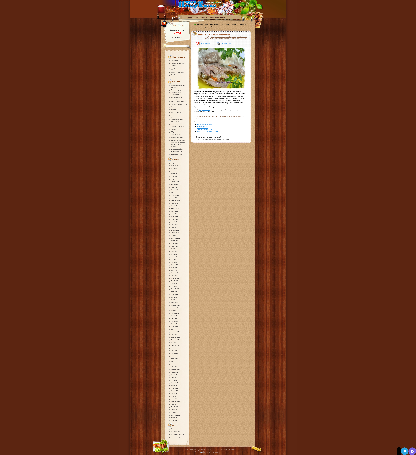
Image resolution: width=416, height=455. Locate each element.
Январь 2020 (175, 203)
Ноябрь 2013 (175, 377)
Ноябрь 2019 (175, 208)
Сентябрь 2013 (175, 383)
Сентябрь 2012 (175, 415)
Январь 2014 (175, 372)
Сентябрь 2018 (175, 238)
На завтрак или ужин (177, 126)
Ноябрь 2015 (175, 313)
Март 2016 (174, 302)
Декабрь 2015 (175, 310)
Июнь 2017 (174, 267)
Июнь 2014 (174, 359)
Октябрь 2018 (175, 235)
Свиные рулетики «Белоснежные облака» (214, 34)
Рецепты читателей (177, 137)
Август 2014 (174, 353)
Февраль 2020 (175, 200)
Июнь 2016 (174, 294)
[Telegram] (404, 451)
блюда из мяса (227, 116)
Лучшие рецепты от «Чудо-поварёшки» (209, 17)
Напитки (173, 129)
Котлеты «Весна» (202, 128)
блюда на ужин (237, 116)
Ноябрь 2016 (175, 283)
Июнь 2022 (174, 165)
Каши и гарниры (176, 112)
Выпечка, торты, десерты (179, 104)
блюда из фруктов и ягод (178, 101)
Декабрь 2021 (175, 168)
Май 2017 (174, 270)
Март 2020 (174, 198)
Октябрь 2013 (175, 380)
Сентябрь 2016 (175, 289)
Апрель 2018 (175, 249)
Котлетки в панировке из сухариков (207, 131)
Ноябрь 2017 (175, 257)
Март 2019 (174, 224)
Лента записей (175, 431)
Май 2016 (174, 297)
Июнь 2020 (174, 190)
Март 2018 (174, 251)
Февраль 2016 (175, 305)
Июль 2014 (174, 356)
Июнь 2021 (174, 176)
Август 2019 (174, 214)
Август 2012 (174, 417)
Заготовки (174, 107)
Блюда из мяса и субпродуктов (222, 24)
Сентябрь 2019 (175, 211)
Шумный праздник (176, 152)
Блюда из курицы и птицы (179, 90)
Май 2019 (174, 222)
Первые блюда (175, 134)
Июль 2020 (174, 187)
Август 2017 (174, 262)
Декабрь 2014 (175, 342)
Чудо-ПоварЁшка (204, 110)
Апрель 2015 (175, 332)
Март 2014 (174, 367)
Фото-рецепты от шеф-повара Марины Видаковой (178, 144)
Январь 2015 (175, 340)
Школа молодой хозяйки (178, 149)
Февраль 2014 (175, 369)
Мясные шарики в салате (204, 124)
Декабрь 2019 (175, 206)
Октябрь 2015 (175, 316)
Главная (189, 17)
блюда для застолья (205, 116)
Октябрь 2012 (175, 412)
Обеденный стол (176, 132)
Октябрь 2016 (175, 286)
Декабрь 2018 (175, 230)
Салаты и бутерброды (178, 140)
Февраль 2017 (175, 278)
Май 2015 (174, 329)
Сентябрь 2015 (175, 318)
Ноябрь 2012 (175, 409)
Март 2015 (174, 334)
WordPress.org (175, 437)
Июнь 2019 (174, 219)
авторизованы (209, 139)
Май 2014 (174, 361)
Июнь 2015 (174, 326)
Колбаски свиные (202, 126)
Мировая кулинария (177, 124)
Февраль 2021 (175, 179)
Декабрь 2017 (175, 254)
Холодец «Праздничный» (204, 130)
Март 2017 (174, 275)
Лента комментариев (177, 434)
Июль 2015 (174, 324)
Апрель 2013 (175, 396)
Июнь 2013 (174, 391)
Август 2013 (174, 385)
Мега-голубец (175, 60)
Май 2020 (174, 192)
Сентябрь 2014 (175, 350)
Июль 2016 (174, 291)
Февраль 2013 (175, 401)
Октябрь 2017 (175, 259)
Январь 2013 (175, 404)
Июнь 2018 (174, 246)
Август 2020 (174, 184)
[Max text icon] (412, 451)
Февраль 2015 (175, 337)
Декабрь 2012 (175, 407)
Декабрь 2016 (175, 281)
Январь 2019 (175, 227)
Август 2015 (174, 321)
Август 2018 (174, 241)
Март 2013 (174, 399)
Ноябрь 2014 (175, 345)
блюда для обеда (217, 116)
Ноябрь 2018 (175, 232)
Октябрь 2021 (175, 171)
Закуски (173, 109)
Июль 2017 (174, 265)
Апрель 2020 (175, 195)
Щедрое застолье (176, 154)
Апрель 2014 (175, 364)
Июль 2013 (174, 388)
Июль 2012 (174, 420)
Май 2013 (174, 393)
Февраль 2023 (175, 163)
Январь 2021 (175, 182)
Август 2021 (174, 174)
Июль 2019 (174, 216)
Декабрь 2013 (175, 375)
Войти (173, 429)
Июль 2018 (174, 243)
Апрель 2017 (175, 273)
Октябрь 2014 (175, 348)
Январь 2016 (175, 308)
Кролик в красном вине (178, 72)
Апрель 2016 (175, 299)
